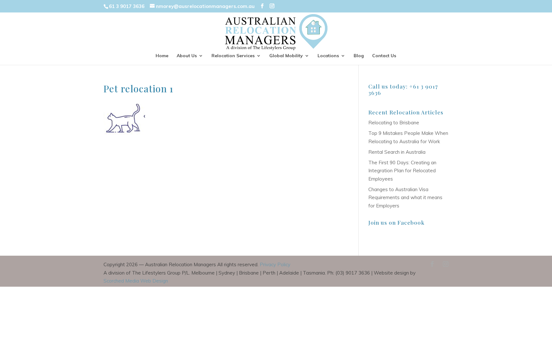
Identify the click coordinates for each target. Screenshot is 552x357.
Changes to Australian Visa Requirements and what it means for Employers (405, 197)
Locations (328, 55)
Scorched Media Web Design (135, 281)
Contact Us (384, 55)
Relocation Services (233, 55)
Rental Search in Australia (396, 152)
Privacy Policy (275, 264)
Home (162, 55)
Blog (359, 55)
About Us (187, 55)
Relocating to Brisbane (393, 123)
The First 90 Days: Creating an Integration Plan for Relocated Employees (402, 170)
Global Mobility (286, 55)
